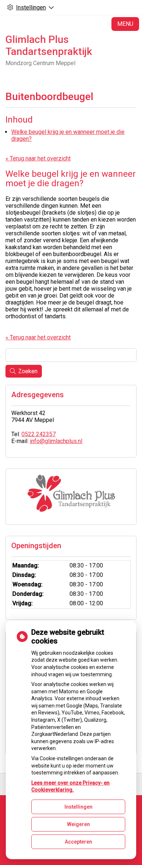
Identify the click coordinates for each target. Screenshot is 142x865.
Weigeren (78, 824)
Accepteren (78, 842)
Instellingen (78, 807)
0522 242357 (38, 434)
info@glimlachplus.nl (56, 441)
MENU (125, 23)
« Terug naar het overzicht (38, 158)
